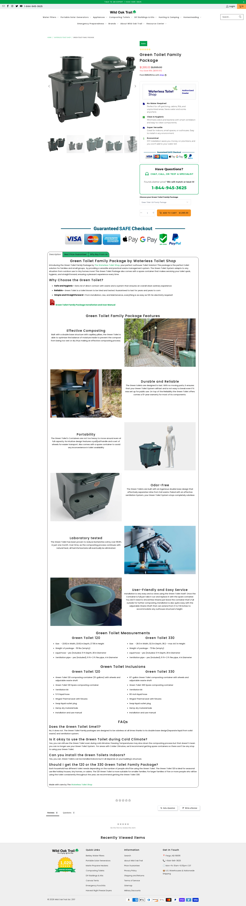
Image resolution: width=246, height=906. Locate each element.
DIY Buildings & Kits (94, 875)
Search (127, 855)
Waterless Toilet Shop (62, 37)
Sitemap (128, 885)
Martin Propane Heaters (97, 865)
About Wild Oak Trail (133, 860)
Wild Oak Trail (61, 899)
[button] (51, 17)
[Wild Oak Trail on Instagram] (12, 6)
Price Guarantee (132, 865)
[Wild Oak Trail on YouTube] (21, 6)
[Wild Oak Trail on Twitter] (16, 6)
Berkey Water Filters (95, 855)
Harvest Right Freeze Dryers (99, 890)
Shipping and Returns (134, 875)
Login (232, 6)
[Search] (240, 17)
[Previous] (49, 86)
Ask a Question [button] (169, 808)
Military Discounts (132, 890)
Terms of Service (132, 880)
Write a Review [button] (191, 808)
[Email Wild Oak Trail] (3, 6)
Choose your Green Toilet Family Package (159, 197)
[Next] (135, 86)
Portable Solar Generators (98, 860)
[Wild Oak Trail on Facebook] (7, 6)
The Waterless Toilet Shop (107, 265)
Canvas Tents (92, 880)
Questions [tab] (67, 812)
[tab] (55, 254)
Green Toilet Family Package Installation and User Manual (85, 304)
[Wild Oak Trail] (123, 12)
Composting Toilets (95, 870)
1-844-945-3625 (33, 6)
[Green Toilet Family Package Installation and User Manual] (52, 304)
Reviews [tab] (50, 812)
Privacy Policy (130, 870)
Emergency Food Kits (95, 885)
